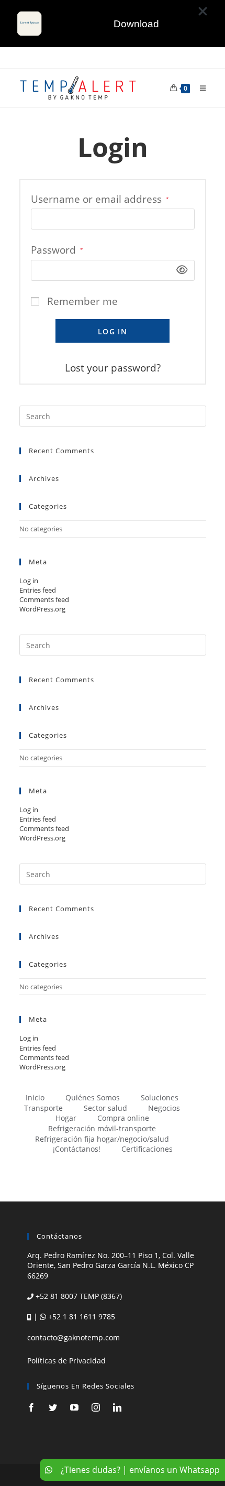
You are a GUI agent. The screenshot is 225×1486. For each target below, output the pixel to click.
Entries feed (37, 590)
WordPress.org (42, 609)
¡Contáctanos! (76, 1149)
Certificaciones (147, 1149)
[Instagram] (96, 1407)
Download (136, 23)
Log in (112, 331)
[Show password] (178, 270)
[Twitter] (53, 1407)
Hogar (65, 1118)
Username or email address (100, 199)
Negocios (164, 1108)
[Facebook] (31, 1407)
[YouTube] (74, 1407)
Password (57, 250)
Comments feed (44, 599)
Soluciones (159, 1097)
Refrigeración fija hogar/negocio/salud (102, 1139)
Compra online (123, 1118)
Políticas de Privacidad (66, 1360)
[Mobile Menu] (199, 88)
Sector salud (105, 1108)
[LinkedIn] (117, 1407)
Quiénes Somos (92, 1097)
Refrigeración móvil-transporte (102, 1128)
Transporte (43, 1108)
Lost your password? (113, 368)
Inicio (35, 1097)
